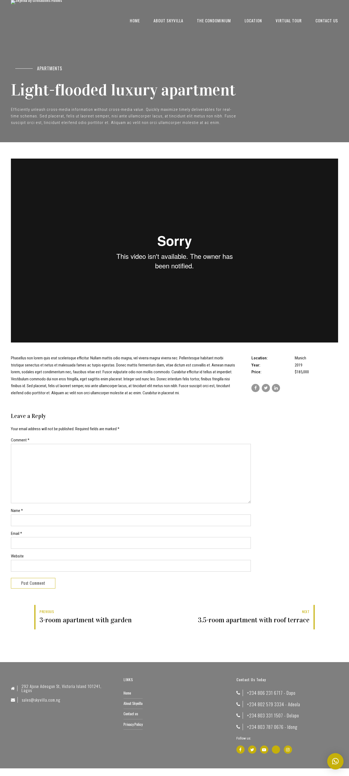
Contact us (326, 20)
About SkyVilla (168, 20)
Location (253, 20)
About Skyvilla (133, 703)
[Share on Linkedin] (276, 388)
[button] (335, 761)
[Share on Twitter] (266, 388)
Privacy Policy (133, 724)
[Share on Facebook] (255, 388)
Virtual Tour (289, 20)
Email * (16, 533)
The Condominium (214, 20)
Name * (17, 510)
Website (17, 556)
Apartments (49, 68)
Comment (20, 440)
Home (135, 20)
